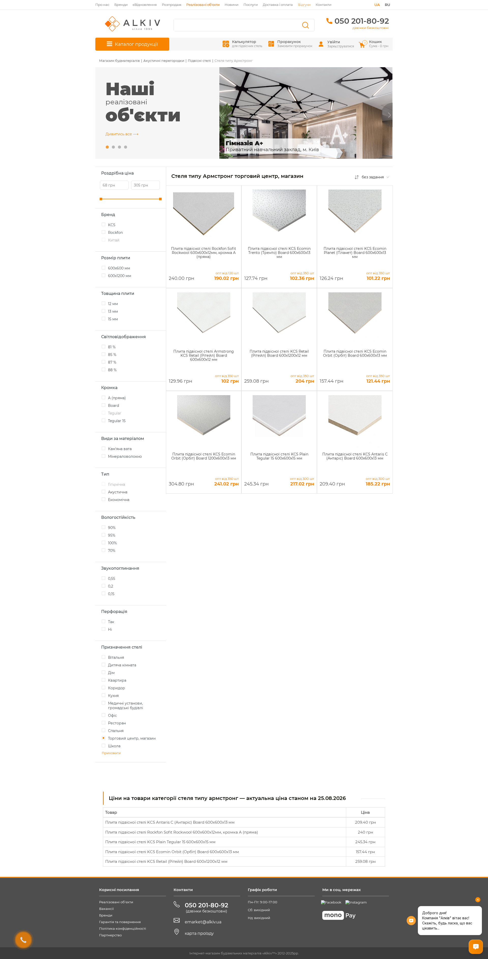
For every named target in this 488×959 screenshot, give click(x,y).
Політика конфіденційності (122, 928)
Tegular (114, 413)
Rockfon (115, 232)
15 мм (113, 319)
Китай (113, 240)
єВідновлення (145, 5)
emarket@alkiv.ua (203, 922)
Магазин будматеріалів (119, 61)
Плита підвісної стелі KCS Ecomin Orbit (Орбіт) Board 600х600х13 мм (172, 851)
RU (387, 5)
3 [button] (119, 147)
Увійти (333, 42)
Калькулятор (247, 43)
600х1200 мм (119, 276)
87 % (112, 362)
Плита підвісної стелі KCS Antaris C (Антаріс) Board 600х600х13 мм (170, 822)
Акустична (117, 492)
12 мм (113, 304)
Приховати (111, 753)
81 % (112, 347)
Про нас (102, 5)
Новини (231, 5)
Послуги (250, 5)
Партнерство (110, 935)
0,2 (110, 586)
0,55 (111, 578)
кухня (113, 695)
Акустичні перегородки (163, 61)
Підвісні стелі (199, 61)
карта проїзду (199, 933)
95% (111, 535)
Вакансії (106, 909)
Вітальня (116, 657)
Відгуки (304, 5)
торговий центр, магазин (132, 738)
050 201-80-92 (361, 21)
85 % (112, 354)
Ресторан (117, 723)
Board (113, 405)
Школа (114, 746)
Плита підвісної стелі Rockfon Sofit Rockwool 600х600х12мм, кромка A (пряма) (181, 832)
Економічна (118, 499)
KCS (111, 225)
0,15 (111, 594)
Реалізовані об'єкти (116, 902)
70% (111, 550)
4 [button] (125, 147)
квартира (117, 680)
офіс (112, 715)
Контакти (323, 5)
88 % (112, 370)
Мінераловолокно (125, 456)
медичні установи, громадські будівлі (125, 705)
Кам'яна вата (120, 449)
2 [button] (113, 147)
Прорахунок (294, 43)
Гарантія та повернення (120, 922)
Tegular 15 (117, 421)
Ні (110, 629)
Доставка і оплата (278, 5)
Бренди (121, 5)
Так (111, 622)
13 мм (113, 311)
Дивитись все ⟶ (122, 134)
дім (111, 672)
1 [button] (107, 147)
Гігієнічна (116, 484)
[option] (306, 113)
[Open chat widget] (476, 947)
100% (112, 543)
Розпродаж (171, 5)
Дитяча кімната (122, 665)
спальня (116, 730)
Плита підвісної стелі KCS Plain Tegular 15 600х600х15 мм (160, 841)
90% (112, 527)
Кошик (376, 43)
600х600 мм (119, 268)
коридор (116, 688)
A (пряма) (117, 398)
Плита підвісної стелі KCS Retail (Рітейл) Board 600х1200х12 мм (166, 861)
